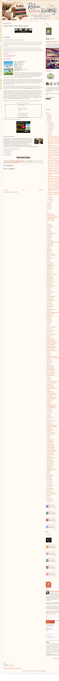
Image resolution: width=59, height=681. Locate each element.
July (49, 131)
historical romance (50, 347)
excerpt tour (49, 321)
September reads (50, 457)
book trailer (49, 284)
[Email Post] (26, 161)
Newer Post (6, 190)
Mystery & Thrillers (50, 397)
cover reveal (49, 299)
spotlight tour (49, 467)
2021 (48, 203)
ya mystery (49, 498)
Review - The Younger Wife (53, 149)
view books (55, 508)
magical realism (50, 368)
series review (49, 461)
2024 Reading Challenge (51, 517)
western (48, 491)
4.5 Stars (48, 244)
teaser (48, 473)
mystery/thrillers (50, 398)
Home (23, 190)
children (48, 288)
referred (48, 431)
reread (48, 437)
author (48, 269)
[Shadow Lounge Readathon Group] (48, 643)
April (49, 196)
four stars (49, 332)
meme (48, 376)
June (49, 133)
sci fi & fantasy (49, 453)
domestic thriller (50, 313)
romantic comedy (50, 447)
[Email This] (28, 161)
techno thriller (49, 475)
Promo (48, 422)
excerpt (48, 319)
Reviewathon (49, 441)
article (48, 256)
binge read (49, 272)
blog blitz (48, 275)
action (48, 247)
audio (48, 261)
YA (47, 497)
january (48, 359)
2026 (48, 114)
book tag (48, 283)
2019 (48, 206)
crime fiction (49, 303)
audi (47, 259)
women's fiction (50, 492)
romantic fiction (50, 448)
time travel (49, 478)
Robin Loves (50, 505)
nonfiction (49, 400)
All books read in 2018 (51, 215)
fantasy (48, 324)
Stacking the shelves (51, 469)
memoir (48, 378)
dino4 (36, 670)
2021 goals (49, 234)
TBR (48, 472)
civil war (48, 293)
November (50, 124)
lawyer (48, 363)
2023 (48, 119)
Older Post (41, 190)
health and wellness (50, 341)
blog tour (10, 162)
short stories (49, 463)
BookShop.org (5, 55)
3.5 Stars (48, 237)
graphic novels (49, 338)
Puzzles (48, 428)
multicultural (49, 391)
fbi (47, 325)
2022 (48, 121)
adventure (49, 249)
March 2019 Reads (50, 369)
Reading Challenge (50, 220)
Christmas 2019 (50, 291)
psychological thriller (51, 426)
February (50, 199)
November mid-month (51, 404)
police (48, 415)
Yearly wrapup (49, 500)
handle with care (50, 340)
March (49, 198)
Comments (49, 535)
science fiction (49, 454)
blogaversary (49, 278)
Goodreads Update (50, 218)
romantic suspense (50, 450)
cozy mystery (49, 300)
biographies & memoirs (51, 274)
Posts (48, 533)
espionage (49, 316)
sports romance (50, 464)
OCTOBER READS (50, 407)
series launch (49, 460)
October (50, 126)
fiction (48, 328)
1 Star (48, 228)
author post (49, 271)
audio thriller (49, 262)
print (48, 419)
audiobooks (49, 266)
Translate (12, 665)
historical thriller (50, 349)
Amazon (4, 56)
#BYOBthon (49, 225)
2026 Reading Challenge (51, 504)
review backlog (50, 439)
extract (48, 322)
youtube (48, 501)
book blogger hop (50, 281)
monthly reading (50, 387)
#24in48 (48, 224)
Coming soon (49, 297)
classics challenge (50, 296)
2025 (48, 116)
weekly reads (49, 488)
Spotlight (48, 466)
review (48, 438)
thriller (48, 476)
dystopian (49, 315)
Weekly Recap (49, 489)
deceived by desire (50, 309)
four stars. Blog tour (51, 334)
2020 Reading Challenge (51, 558)
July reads (49, 360)
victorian (48, 486)
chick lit (48, 287)
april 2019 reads (50, 253)
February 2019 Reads (51, 327)
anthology (49, 250)
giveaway (48, 335)
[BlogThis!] (29, 161)
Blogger (44, 670)
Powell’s (12, 56)
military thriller (49, 385)
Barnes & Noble (13, 55)
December (50, 123)
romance (14, 162)
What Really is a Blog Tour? (52, 41)
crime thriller (49, 305)
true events (49, 482)
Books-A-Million (8, 56)
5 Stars (8, 162)
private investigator (50, 420)
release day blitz (50, 434)
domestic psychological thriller (52, 312)
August (49, 129)
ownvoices (49, 410)
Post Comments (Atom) (13, 192)
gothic (48, 337)
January (50, 201)
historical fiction (50, 344)
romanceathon (49, 445)
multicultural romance (51, 394)
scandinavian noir (50, 451)
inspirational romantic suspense (53, 357)
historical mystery (50, 346)
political (48, 416)
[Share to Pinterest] (31, 161)
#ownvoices (49, 227)
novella (48, 403)
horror (48, 353)
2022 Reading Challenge (51, 544)
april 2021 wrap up (50, 255)
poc (47, 413)
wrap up (48, 495)
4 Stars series (49, 243)
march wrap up (50, 371)
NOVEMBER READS (51, 406)
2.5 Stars (48, 231)
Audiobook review (50, 265)
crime (48, 302)
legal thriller (49, 365)
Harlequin (9, 55)
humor (48, 354)
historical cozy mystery (51, 343)
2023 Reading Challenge (51, 524)
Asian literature (50, 258)
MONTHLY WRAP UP (51, 388)
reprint (48, 435)
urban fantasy (49, 485)
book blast (49, 280)
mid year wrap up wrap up (52, 381)
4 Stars (48, 240)
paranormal (49, 412)
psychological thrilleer (51, 425)
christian (48, 290)
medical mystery (50, 375)
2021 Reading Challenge (51, 551)
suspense (49, 470)
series (17, 162)
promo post (49, 423)
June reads (49, 362)
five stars (48, 331)
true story (49, 483)
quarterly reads (50, 429)
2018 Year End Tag (50, 233)
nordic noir (49, 401)
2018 (48, 208)
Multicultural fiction (50, 393)
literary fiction (49, 366)
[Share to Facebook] (30, 161)
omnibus (48, 409)
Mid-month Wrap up (51, 382)
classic (48, 294)
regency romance (50, 432)
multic (48, 390)
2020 (48, 205)
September (50, 128)
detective (48, 310)
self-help (48, 456)
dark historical (49, 306)
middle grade (49, 384)
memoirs (48, 379)
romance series (50, 444)
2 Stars (48, 230)
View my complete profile (50, 613)
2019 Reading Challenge (51, 565)
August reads (49, 268)
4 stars (48, 239)
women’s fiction (50, 494)
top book (48, 479)
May (49, 134)
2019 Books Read (50, 214)
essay (48, 318)
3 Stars (48, 236)
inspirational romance (51, 356)
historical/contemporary (51, 350)
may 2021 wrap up (50, 372)
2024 (48, 118)
